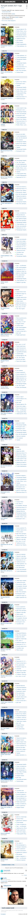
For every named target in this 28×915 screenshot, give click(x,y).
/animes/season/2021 (6, 11)
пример (13, 13)
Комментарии (8, 864)
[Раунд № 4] (15, 34)
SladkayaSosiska (7, 885)
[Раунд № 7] (15, 40)
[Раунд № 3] (15, 33)
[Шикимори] (10, 1)
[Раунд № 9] (15, 44)
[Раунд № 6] (15, 38)
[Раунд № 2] (15, 31)
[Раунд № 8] (15, 42)
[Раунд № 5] (15, 36)
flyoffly (5, 878)
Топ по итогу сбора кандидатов (8, 20)
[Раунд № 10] (15, 46)
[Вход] (26, 1)
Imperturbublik (7, 870)
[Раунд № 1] (15, 29)
